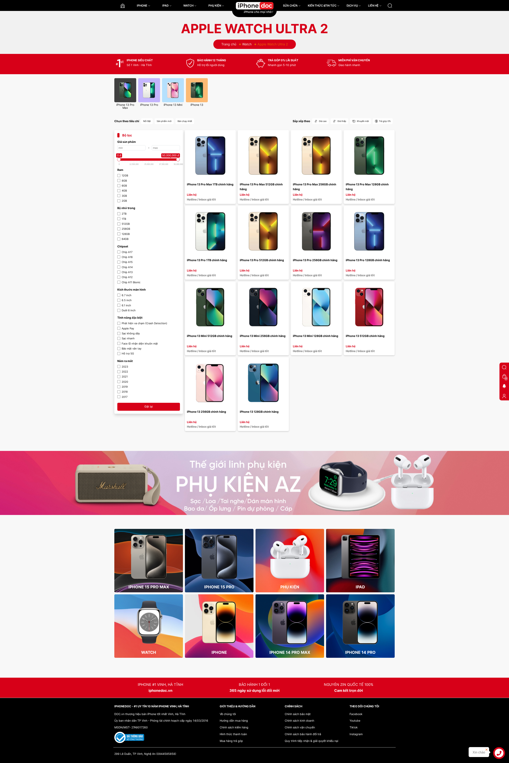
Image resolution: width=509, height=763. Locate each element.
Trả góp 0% (385, 121)
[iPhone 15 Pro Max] (148, 557)
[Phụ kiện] (289, 557)
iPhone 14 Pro (360, 652)
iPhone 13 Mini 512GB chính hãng (209, 336)
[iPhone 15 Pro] (219, 557)
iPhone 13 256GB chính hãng (206, 411)
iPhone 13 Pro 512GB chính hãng (262, 260)
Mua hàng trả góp (231, 741)
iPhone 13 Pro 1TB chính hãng (207, 260)
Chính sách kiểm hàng (234, 727)
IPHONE (142, 5)
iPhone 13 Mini (173, 104)
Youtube (355, 720)
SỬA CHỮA (290, 5)
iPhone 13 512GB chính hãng (365, 336)
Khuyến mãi (362, 121)
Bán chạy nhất (185, 121)
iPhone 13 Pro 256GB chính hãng (315, 260)
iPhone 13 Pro (149, 104)
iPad (360, 587)
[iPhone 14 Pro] (360, 622)
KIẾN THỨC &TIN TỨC (322, 5)
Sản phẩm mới (164, 121)
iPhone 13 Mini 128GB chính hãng (315, 336)
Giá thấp (341, 121)
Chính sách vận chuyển (300, 727)
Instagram (356, 734)
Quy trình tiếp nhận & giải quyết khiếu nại (311, 741)
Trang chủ (228, 44)
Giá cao (322, 121)
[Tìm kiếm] (390, 5)
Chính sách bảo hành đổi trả (303, 734)
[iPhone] (219, 622)
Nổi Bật (147, 121)
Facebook (356, 714)
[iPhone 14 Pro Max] (289, 622)
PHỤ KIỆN (214, 5)
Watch (247, 44)
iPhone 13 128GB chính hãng (259, 411)
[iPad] (360, 557)
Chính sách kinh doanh (299, 720)
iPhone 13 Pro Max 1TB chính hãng (210, 184)
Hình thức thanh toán (233, 734)
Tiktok (354, 727)
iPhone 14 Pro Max (289, 652)
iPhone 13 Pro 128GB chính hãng (368, 260)
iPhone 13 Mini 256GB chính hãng (263, 336)
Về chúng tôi (228, 714)
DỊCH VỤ (352, 5)
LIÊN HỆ (373, 5)
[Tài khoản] (504, 395)
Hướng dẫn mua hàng (234, 720)
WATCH (188, 5)
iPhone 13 (196, 104)
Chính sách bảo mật (298, 714)
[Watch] (148, 622)
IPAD (165, 5)
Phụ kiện (289, 587)
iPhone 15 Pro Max (148, 587)
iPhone (219, 652)
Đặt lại (149, 406)
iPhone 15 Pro (219, 587)
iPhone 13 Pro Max (125, 106)
